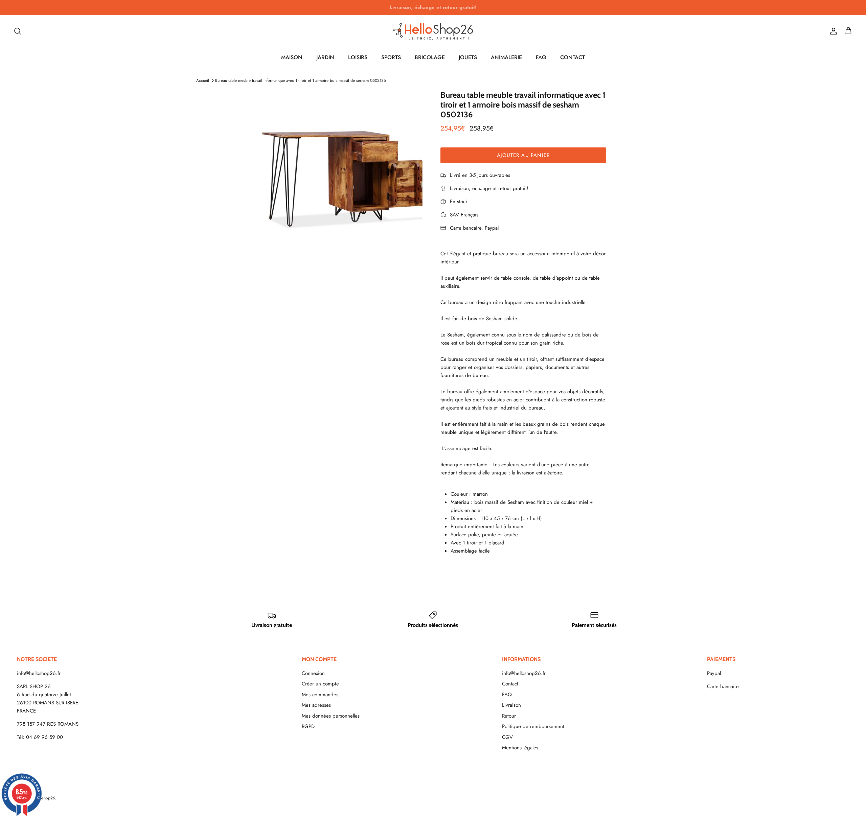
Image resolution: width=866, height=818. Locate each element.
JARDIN (325, 57)
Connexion (313, 673)
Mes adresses (316, 705)
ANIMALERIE (506, 57)
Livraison (511, 705)
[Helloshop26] (433, 31)
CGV (507, 737)
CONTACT (572, 57)
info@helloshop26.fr (39, 673)
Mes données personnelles (331, 716)
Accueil (202, 80)
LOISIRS (357, 57)
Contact (510, 683)
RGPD (308, 726)
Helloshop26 (43, 798)
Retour (509, 716)
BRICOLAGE (430, 57)
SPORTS (391, 57)
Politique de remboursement (533, 726)
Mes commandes (320, 694)
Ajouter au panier (523, 155)
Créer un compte (320, 683)
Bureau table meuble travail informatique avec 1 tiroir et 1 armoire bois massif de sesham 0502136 (300, 80)
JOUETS (468, 57)
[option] (343, 173)
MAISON (291, 57)
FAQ (541, 57)
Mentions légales (520, 747)
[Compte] (832, 31)
